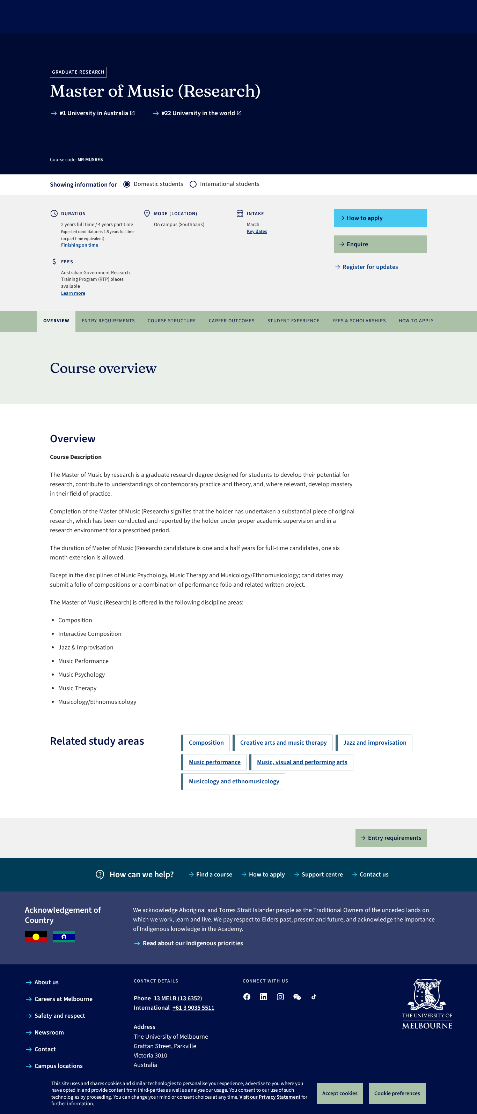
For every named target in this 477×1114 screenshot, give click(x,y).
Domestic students (158, 184)
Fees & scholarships (359, 320)
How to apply (416, 320)
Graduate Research (78, 72)
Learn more (73, 293)
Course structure (172, 320)
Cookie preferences (397, 1093)
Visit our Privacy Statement (270, 1097)
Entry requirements (108, 320)
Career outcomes (232, 320)
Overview (56, 320)
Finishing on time (79, 245)
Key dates (257, 231)
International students (229, 184)
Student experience (293, 320)
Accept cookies (340, 1093)
